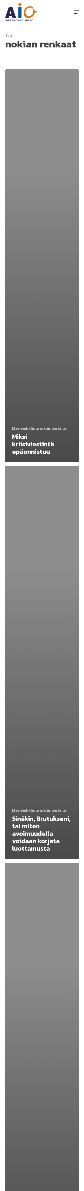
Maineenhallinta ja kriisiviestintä (39, 428)
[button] (76, 12)
